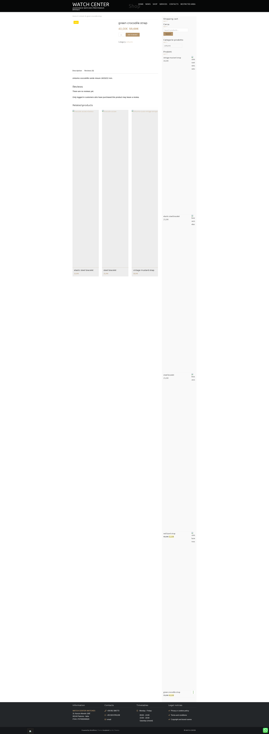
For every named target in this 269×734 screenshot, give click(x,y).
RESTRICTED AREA (188, 4)
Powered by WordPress (89, 730)
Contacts (173, 4)
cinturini (81, 16)
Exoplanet (106, 730)
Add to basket (133, 35)
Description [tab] (77, 70)
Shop (155, 4)
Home (140, 4)
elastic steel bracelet (83, 270)
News (148, 4)
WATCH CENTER (91, 4)
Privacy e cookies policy (180, 711)
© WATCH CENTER (190, 730)
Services (163, 4)
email (109, 719)
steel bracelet (110, 270)
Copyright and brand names (181, 719)
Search (168, 34)
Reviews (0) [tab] (89, 70)
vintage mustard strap (143, 270)
